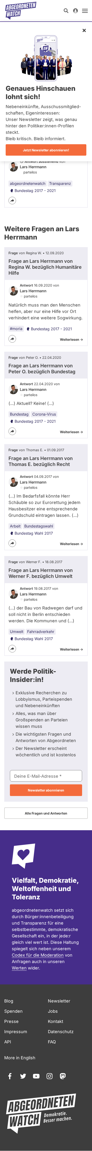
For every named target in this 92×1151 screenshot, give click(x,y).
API (7, 1041)
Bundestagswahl (38, 526)
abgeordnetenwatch (27, 183)
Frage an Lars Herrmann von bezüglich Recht (40, 461)
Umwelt (16, 631)
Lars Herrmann (33, 166)
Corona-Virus (44, 414)
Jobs (53, 1011)
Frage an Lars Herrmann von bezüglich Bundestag (41, 368)
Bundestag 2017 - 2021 (35, 190)
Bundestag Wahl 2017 (34, 533)
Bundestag (19, 414)
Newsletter (59, 1000)
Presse (11, 1021)
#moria (16, 328)
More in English (19, 1057)
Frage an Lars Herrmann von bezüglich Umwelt (40, 573)
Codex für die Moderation (38, 955)
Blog (8, 1000)
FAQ (52, 1041)
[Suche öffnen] (66, 11)
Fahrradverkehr (40, 631)
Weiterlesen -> (71, 339)
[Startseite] (20, 11)
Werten (19, 967)
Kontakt (55, 1021)
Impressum (15, 1031)
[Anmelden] (75, 11)
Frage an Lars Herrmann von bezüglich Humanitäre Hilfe (45, 267)
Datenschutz (61, 1031)
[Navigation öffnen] (85, 11)
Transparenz (60, 183)
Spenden (13, 1011)
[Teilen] (12, 200)
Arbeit (15, 526)
